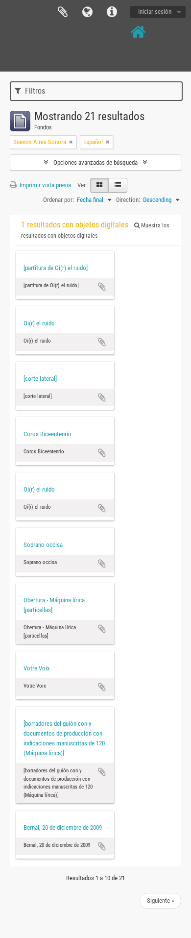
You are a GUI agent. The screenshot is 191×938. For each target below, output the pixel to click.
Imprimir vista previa (44, 185)
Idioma (87, 12)
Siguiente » (160, 900)
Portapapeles (62, 12)
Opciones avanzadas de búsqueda (95, 162)
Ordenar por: (58, 199)
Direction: (128, 199)
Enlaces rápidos (111, 12)
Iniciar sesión (154, 11)
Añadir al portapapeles (102, 287)
